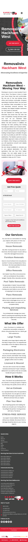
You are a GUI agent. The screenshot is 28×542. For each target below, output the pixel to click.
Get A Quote (5, 540)
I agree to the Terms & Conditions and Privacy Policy (14, 220)
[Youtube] (11, 522)
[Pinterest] (9, 522)
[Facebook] (2, 522)
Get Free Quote (14, 226)
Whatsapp (24, 540)
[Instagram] (6, 522)
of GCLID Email (7, 195)
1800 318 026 (15, 540)
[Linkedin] (4, 522)
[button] (21, 13)
